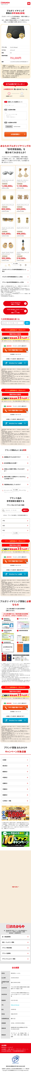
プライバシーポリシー (21, 1049)
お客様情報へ (15, 134)
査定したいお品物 (13, 102)
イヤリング (12, 50)
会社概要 (4, 1049)
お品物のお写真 (11, 122)
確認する (25, 510)
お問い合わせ (11, 1049)
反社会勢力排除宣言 (6, 1051)
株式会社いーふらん (6, 1047)
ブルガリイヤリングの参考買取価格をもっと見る (14, 270)
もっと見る (15, 263)
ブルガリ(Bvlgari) (14, 47)
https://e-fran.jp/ (15, 1005)
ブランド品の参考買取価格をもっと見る (13, 282)
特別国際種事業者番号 (18, 1051)
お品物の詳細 (10, 109)
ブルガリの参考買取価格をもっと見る (12, 277)
